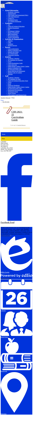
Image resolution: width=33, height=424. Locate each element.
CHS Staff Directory (13, 17)
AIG (9, 25)
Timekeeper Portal (13, 91)
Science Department (13, 37)
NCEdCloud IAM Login (15, 69)
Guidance (10, 44)
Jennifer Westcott (5, 98)
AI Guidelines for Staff (14, 79)
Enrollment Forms (13, 20)
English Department (13, 28)
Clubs (9, 42)
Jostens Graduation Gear (14, 50)
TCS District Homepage (14, 21)
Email (9, 84)
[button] (11, 10)
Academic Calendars (13, 12)
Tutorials (10, 74)
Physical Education (13, 36)
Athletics (10, 41)
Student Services (12, 45)
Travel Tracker (12, 93)
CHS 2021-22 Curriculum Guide (17, 116)
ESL (9, 29)
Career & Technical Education (16, 26)
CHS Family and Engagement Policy (18, 15)
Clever (9, 61)
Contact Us (11, 18)
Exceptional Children (14, 31)
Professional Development (15, 90)
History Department (13, 32)
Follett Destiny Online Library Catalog (18, 66)
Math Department (13, 34)
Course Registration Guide (15, 63)
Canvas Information (13, 49)
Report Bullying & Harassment (16, 71)
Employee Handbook (14, 85)
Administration (12, 13)
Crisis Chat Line (12, 65)
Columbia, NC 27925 (7, 146)
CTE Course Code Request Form (17, 95)
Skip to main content (6, 1)
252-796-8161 (9, 149)
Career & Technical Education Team (18, 81)
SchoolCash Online (13, 52)
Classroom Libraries (13, 55)
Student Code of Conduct (15, 72)
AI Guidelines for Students (15, 60)
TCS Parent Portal (13, 53)
